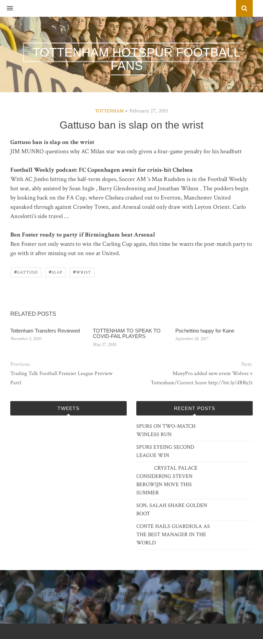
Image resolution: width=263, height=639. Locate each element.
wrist (82, 272)
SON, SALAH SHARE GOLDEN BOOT (171, 509)
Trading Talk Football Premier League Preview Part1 (61, 378)
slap (55, 272)
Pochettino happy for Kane (204, 331)
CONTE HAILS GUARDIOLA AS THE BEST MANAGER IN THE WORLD (173, 534)
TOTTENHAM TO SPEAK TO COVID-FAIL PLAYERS (127, 333)
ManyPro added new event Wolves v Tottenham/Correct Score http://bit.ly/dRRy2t (202, 378)
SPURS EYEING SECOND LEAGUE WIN (165, 451)
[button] (6, 8)
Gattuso (26, 272)
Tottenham (109, 111)
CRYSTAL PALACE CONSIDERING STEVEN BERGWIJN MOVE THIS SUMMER (167, 480)
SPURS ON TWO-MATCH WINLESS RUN (166, 430)
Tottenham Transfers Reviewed (45, 331)
